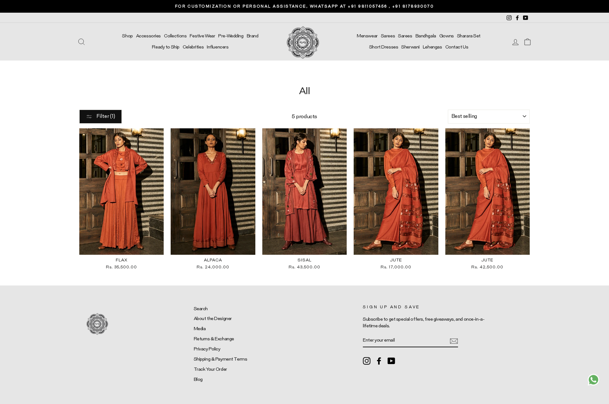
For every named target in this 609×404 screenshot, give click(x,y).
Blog (198, 379)
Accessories (148, 36)
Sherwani (410, 47)
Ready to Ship (165, 47)
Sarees (388, 36)
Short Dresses (383, 47)
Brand (253, 36)
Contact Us (456, 47)
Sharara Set (469, 36)
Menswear (367, 36)
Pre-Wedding (230, 36)
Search (201, 308)
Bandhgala (426, 36)
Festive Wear (202, 36)
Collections (175, 36)
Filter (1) (105, 116)
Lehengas (432, 47)
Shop (127, 36)
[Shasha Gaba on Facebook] (379, 360)
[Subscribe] (454, 340)
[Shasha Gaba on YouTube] (391, 360)
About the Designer (213, 318)
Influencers (217, 47)
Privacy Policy (207, 349)
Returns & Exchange (214, 339)
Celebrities (193, 47)
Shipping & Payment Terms (220, 359)
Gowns (446, 36)
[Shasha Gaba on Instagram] (366, 360)
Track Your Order (210, 369)
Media (200, 328)
